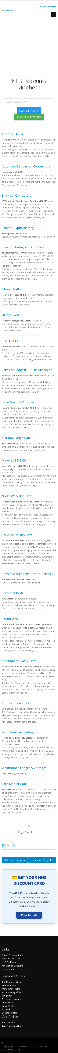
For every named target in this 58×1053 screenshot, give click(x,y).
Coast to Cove (9, 1005)
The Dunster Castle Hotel (19, 661)
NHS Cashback (9, 962)
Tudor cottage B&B (15, 703)
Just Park (6, 1009)
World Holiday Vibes (11, 992)
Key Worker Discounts (12, 965)
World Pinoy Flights (11, 988)
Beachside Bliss (9, 1012)
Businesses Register (42, 860)
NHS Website (8, 969)
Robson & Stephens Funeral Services (27, 574)
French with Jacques (11, 999)
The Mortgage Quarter (13, 982)
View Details (29, 915)
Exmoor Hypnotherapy (18, 228)
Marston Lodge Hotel (17, 438)
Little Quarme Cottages (18, 402)
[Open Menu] (53, 14)
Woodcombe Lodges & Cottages (24, 768)
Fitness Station (12, 289)
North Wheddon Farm (17, 496)
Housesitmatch (9, 985)
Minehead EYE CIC (14, 460)
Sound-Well (10, 619)
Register (52, 6)
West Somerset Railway (18, 732)
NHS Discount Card (11, 958)
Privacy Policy (8, 1022)
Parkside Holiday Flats (17, 535)
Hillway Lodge (11, 315)
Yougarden (7, 995)
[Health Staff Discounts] (11, 10)
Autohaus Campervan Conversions (26, 166)
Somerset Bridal (13, 593)
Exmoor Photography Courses (23, 247)
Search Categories (29, 117)
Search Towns (29, 110)
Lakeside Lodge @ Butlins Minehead (27, 370)
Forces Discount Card (12, 955)
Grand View (7, 1002)
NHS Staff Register (14, 860)
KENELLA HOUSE (13, 341)
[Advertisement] (29, 49)
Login (43, 6)
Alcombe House (13, 134)
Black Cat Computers (16, 195)
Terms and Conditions (12, 1026)
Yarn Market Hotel (15, 784)
